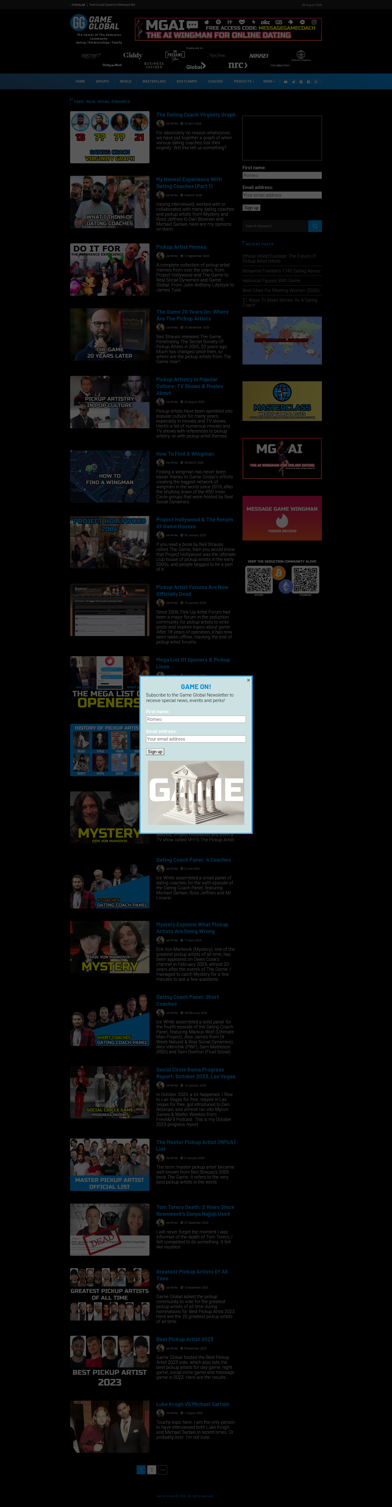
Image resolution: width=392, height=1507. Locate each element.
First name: (157, 711)
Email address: (161, 731)
